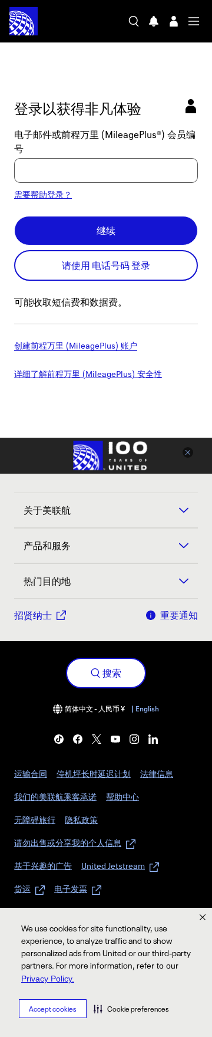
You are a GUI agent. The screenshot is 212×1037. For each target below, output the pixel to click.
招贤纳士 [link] (33, 615)
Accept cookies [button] (53, 1009)
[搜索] (134, 21)
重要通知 (179, 615)
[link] (58, 739)
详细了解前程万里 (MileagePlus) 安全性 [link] (88, 374)
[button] (131, 1008)
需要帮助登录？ (43, 194)
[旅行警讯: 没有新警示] (154, 21)
